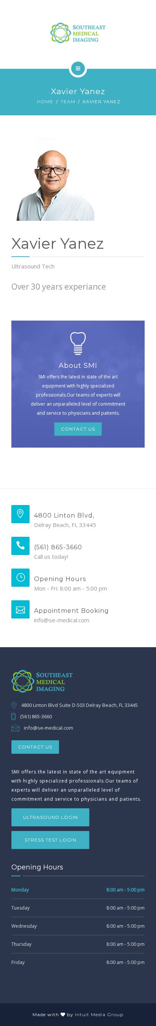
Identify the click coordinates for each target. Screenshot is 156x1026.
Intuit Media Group (99, 1014)
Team (68, 101)
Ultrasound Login (50, 817)
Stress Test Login (50, 840)
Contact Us (78, 429)
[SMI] (78, 33)
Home (45, 101)
